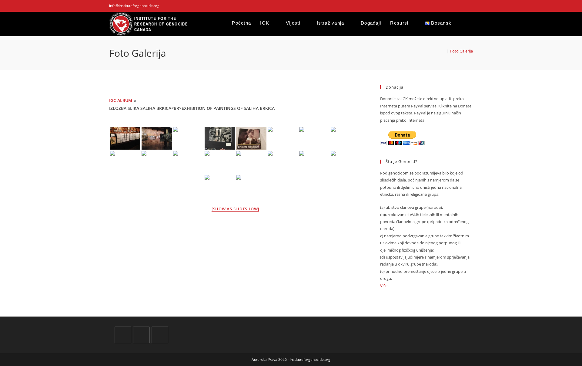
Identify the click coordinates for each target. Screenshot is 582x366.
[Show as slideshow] (235, 209)
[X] (123, 335)
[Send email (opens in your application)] (470, 6)
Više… (385, 285)
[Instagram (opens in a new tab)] (464, 6)
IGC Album (120, 100)
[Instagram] (160, 335)
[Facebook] (141, 335)
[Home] (442, 51)
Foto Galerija (461, 51)
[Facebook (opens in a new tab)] (457, 6)
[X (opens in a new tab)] (450, 6)
